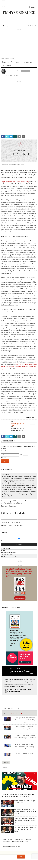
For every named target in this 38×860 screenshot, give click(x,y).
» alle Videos (34, 767)
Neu (19, 708)
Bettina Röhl (15, 70)
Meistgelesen (9, 708)
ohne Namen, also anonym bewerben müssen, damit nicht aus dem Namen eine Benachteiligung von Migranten (19, 366)
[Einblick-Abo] (19, 631)
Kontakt (10, 839)
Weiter (5, 461)
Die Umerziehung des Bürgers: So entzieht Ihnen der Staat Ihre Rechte (25, 829)
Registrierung (15, 522)
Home (4, 839)
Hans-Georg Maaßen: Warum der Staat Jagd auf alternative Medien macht (25, 820)
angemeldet (12, 501)
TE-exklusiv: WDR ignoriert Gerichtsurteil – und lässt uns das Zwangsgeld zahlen (25, 746)
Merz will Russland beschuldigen (25, 753)
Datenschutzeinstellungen (20, 841)
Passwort (4, 532)
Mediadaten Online (8, 843)
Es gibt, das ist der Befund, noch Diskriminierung (15, 181)
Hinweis (9, 496)
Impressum (28, 839)
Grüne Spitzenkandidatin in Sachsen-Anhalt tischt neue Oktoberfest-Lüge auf (25, 720)
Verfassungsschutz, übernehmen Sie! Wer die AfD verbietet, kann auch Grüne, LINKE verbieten (18, 795)
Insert (21, 856)
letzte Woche (11, 714)
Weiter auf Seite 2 (30, 417)
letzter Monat (21, 714)
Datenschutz (6, 841)
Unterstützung (19, 839)
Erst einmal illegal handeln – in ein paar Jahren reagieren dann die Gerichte (25, 811)
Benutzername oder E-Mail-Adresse (12, 525)
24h (4, 714)
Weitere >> (6, 762)
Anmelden (5, 522)
